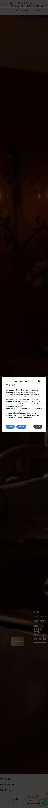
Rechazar (21, 427)
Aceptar (10, 427)
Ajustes (38, 427)
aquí (18, 413)
